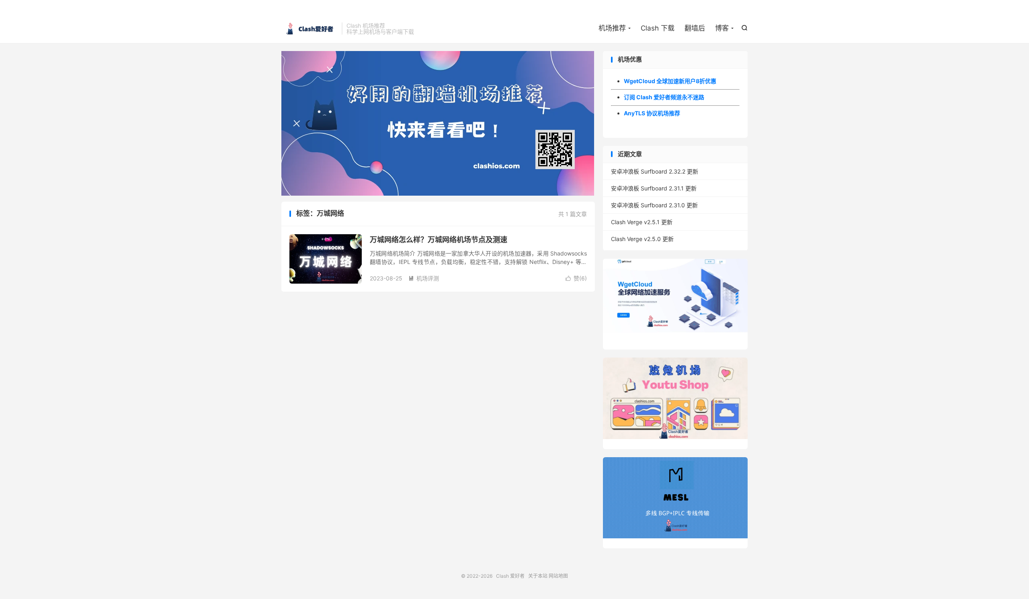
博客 (722, 28)
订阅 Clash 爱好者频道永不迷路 (664, 97)
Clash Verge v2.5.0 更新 (642, 238)
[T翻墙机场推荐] (438, 123)
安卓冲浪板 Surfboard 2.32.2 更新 (654, 171)
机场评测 (423, 278)
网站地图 (558, 576)
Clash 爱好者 (309, 28)
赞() (576, 278)
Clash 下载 (657, 28)
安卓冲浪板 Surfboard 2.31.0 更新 (654, 205)
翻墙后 (695, 28)
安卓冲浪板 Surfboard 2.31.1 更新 (654, 188)
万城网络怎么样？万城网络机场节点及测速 (438, 239)
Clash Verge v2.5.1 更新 (641, 222)
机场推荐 (612, 28)
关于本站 (537, 576)
